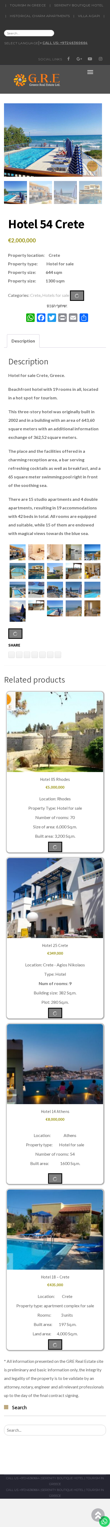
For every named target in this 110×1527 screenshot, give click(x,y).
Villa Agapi (89, 16)
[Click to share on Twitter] (35, 655)
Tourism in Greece (28, 5)
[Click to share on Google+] (50, 655)
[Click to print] (19, 655)
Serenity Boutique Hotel (79, 5)
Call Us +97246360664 (23, 1478)
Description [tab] (23, 340)
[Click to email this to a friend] (27, 655)
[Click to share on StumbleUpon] (58, 655)
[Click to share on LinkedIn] (11, 655)
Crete (35, 294)
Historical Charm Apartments (40, 16)
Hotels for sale (55, 294)
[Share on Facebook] (42, 655)
